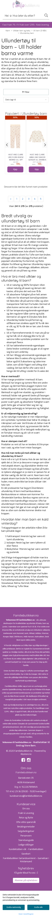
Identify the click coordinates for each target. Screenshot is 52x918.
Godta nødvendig (14, 907)
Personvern (26, 835)
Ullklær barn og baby (21, 31)
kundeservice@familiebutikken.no (26, 796)
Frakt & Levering (26, 813)
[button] (7, 145)
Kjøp (15, 169)
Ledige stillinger (26, 844)
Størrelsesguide (26, 840)
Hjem (8, 31)
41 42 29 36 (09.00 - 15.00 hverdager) (28, 791)
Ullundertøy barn (27, 33)
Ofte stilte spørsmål (26, 822)
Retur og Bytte (26, 817)
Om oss (26, 808)
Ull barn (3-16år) (39, 31)
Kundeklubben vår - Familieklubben (26, 849)
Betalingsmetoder (26, 826)
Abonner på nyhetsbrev (26, 880)
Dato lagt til (10, 99)
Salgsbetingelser (26, 831)
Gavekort (26, 853)
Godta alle (38, 907)
